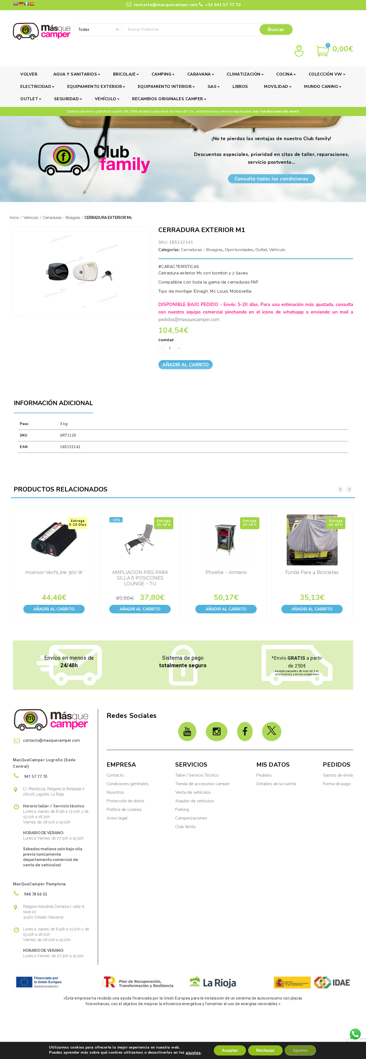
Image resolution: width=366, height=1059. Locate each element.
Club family (185, 827)
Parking (182, 809)
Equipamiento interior (165, 86)
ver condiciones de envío (276, 111)
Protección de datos (125, 801)
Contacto (115, 775)
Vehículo (105, 99)
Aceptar (230, 1050)
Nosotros (115, 792)
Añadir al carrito (185, 365)
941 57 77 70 (35, 776)
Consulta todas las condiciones (271, 179)
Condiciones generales (128, 784)
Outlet (29, 99)
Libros (240, 86)
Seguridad (66, 99)
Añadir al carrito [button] (53, 609)
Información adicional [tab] (53, 403)
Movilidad (276, 86)
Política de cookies (124, 809)
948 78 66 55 (35, 894)
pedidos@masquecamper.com (188, 319)
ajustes (193, 1053)
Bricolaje (124, 74)
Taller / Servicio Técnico (197, 775)
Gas (212, 86)
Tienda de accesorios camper (202, 784)
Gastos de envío (338, 775)
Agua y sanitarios (75, 74)
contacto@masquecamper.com (166, 5)
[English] (15, 4)
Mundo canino (321, 86)
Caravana (199, 74)
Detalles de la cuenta (276, 784)
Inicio (14, 217)
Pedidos (264, 775)
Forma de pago (337, 784)
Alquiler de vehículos (194, 801)
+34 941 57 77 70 (222, 5)
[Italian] (26, 4)
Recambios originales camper (167, 99)
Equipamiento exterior (94, 86)
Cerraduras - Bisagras (61, 217)
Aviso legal (117, 818)
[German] (20, 4)
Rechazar (265, 1050)
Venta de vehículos (193, 792)
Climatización (243, 74)
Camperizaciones (191, 818)
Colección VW (325, 74)
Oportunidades (239, 250)
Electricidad (35, 86)
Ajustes (300, 1050)
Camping (161, 74)
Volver (28, 74)
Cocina (284, 74)
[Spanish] (31, 4)
